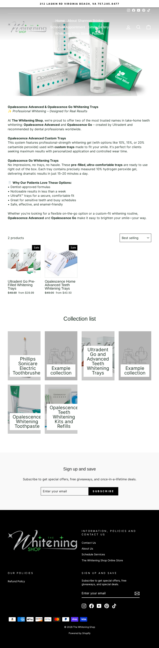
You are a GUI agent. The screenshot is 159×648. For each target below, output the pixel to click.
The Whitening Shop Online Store (102, 560)
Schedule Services (93, 554)
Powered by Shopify (80, 633)
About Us (87, 548)
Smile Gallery (98, 27)
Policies (98, 33)
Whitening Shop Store (72, 33)
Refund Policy (16, 581)
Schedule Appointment (67, 27)
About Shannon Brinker (86, 21)
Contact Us (89, 542)
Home (60, 21)
